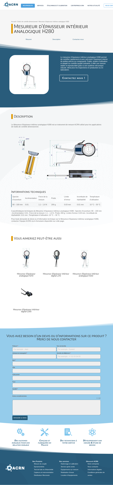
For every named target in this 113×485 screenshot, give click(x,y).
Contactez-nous (78, 39)
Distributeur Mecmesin (42, 475)
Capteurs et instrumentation (43, 472)
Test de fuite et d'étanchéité (43, 469)
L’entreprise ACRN (77, 5)
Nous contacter (93, 467)
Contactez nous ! (73, 77)
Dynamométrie (39, 467)
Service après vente (68, 467)
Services (40, 5)
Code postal (16, 374)
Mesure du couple (40, 464)
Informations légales (95, 469)
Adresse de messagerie (19, 353)
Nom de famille (61, 346)
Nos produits (28, 5)
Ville (13, 367)
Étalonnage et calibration (57, 5)
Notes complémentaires (19, 396)
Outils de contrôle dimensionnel (27, 21)
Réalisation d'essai (67, 472)
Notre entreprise (93, 464)
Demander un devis (19, 418)
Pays (13, 382)
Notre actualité (94, 5)
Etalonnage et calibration (69, 464)
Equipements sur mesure (69, 469)
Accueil (13, 21)
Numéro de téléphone (63, 353)
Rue (13, 360)
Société (15, 389)
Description (56, 39)
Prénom (15, 346)
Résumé (29, 39)
